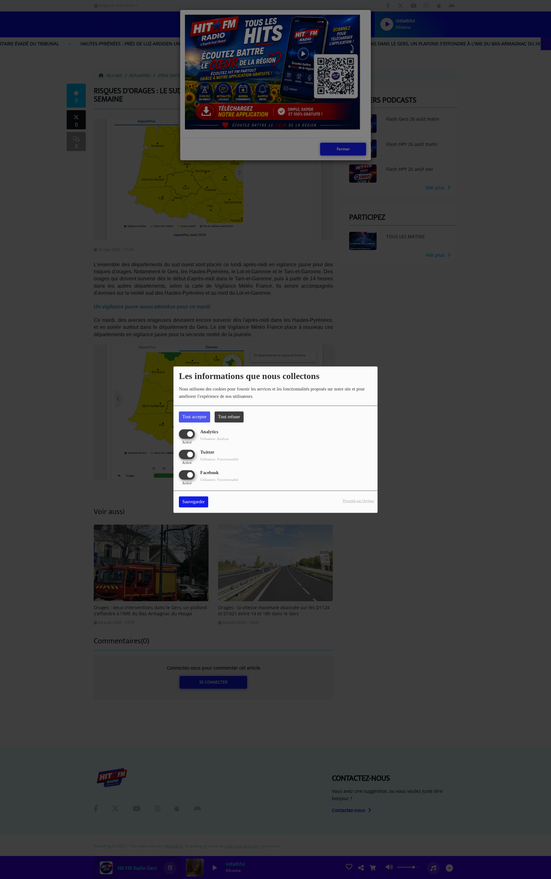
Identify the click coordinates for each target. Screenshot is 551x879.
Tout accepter (194, 416)
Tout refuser (229, 416)
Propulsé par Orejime (358, 501)
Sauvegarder (193, 501)
